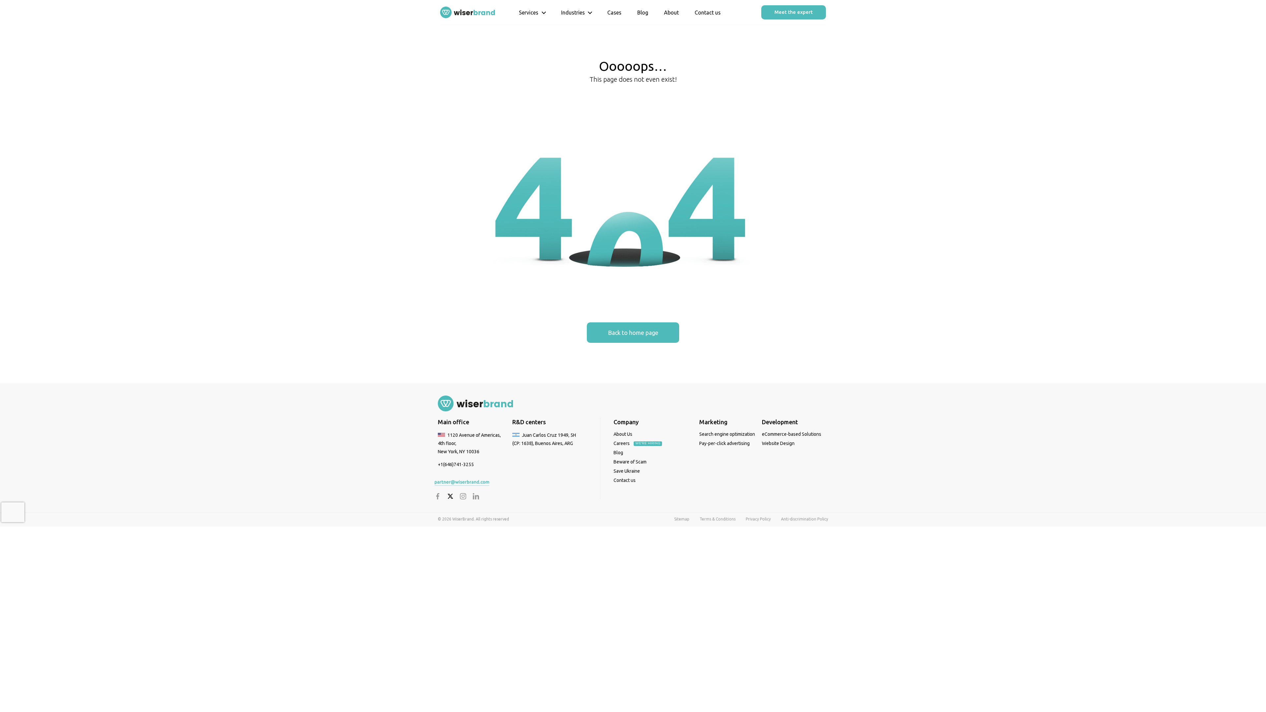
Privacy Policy (758, 519)
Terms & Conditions (718, 519)
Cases (614, 12)
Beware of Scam (630, 461)
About (671, 12)
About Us (623, 434)
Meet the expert (793, 12)
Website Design (778, 443)
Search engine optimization (727, 434)
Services (528, 12)
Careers (622, 443)
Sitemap (681, 519)
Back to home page (633, 332)
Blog (642, 12)
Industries (573, 12)
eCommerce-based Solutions (791, 434)
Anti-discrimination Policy (804, 519)
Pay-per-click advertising (724, 443)
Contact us (708, 12)
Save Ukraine (627, 471)
